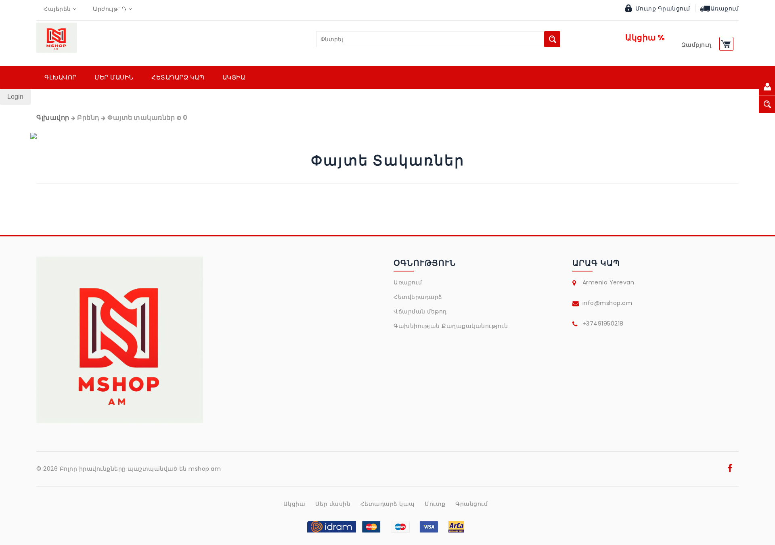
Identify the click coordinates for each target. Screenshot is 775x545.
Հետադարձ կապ (387, 504)
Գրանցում (674, 8)
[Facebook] (730, 470)
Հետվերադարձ (418, 297)
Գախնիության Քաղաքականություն (451, 326)
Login (15, 96)
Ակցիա (294, 504)
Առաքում (724, 8)
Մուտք (645, 8)
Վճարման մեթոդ (420, 311)
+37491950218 (603, 323)
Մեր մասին (333, 504)
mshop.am (205, 469)
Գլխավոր (52, 117)
